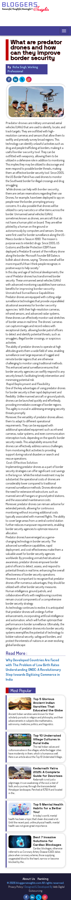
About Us (29, 879)
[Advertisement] (35, 19)
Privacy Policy (15, 887)
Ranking (42, 879)
